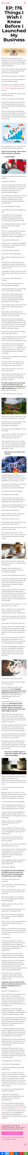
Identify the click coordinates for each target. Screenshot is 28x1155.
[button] (24, 3)
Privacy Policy (7, 1137)
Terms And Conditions (9, 1139)
